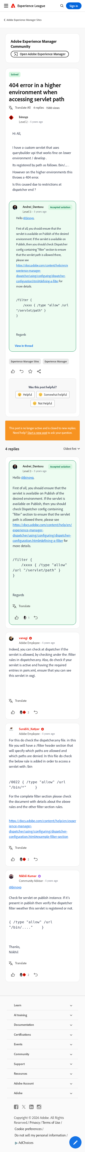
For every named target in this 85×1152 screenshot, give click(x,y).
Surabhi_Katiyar (29, 729)
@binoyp (28, 218)
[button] (23, 108)
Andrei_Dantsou (33, 207)
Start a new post (37, 433)
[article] (42, 542)
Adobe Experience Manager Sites (24, 19)
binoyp (23, 117)
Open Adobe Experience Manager (42, 54)
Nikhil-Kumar (27, 876)
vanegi (23, 638)
